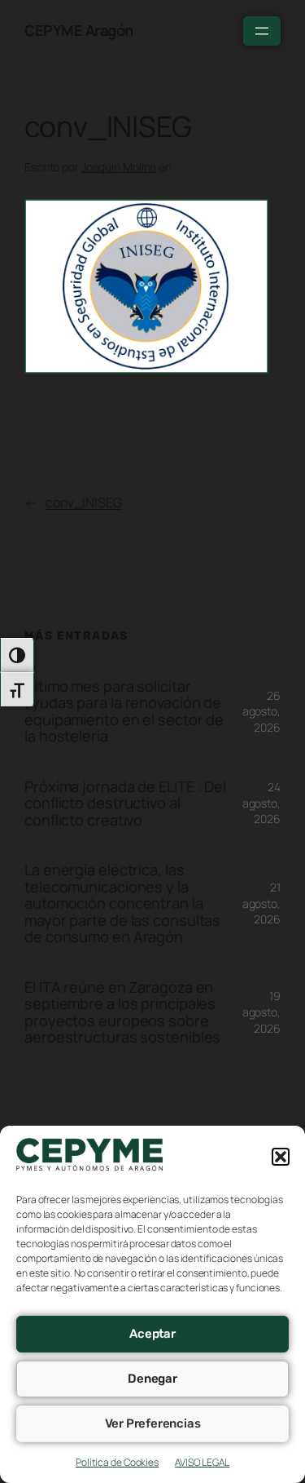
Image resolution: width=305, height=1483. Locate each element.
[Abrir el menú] (262, 31)
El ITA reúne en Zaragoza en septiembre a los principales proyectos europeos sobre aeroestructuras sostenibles (122, 1012)
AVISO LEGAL (202, 1462)
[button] (280, 1157)
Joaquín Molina (119, 167)
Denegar (152, 1378)
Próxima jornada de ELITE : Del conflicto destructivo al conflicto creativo (125, 803)
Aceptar (152, 1333)
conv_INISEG (84, 502)
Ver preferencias (153, 1423)
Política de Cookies (117, 1462)
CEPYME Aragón (78, 30)
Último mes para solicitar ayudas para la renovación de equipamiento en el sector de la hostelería (124, 711)
